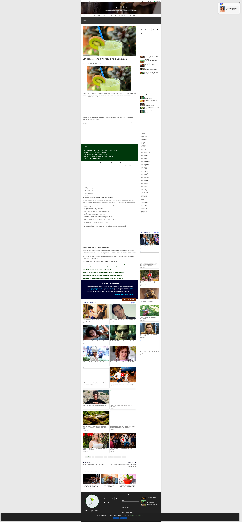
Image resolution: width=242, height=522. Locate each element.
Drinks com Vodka (144, 181)
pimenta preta (117, 456)
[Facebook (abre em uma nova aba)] (144, 1)
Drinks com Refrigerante (145, 173)
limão (106, 456)
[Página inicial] (134, 19)
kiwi (102, 456)
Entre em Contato (125, 507)
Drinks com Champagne (145, 161)
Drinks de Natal (144, 186)
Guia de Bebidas (144, 195)
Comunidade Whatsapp (129, 299)
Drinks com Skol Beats (145, 177)
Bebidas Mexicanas (144, 139)
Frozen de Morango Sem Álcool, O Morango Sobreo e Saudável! (127, 485)
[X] (141, 29)
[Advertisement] (109, 107)
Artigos (142, 134)
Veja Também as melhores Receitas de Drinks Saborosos (98, 156)
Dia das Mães (143, 145)
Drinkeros (143, 146)
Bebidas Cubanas (144, 137)
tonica (123, 456)
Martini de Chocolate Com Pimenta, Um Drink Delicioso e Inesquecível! (91, 486)
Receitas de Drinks (110, 288)
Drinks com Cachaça (144, 157)
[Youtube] (157, 29)
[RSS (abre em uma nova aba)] (150, 1)
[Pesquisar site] (158, 15)
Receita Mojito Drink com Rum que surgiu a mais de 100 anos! (97, 269)
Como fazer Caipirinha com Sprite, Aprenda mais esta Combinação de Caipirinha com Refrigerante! (105, 264)
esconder (90, 146)
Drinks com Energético (145, 165)
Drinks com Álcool (144, 154)
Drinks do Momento (145, 187)
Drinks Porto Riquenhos (145, 190)
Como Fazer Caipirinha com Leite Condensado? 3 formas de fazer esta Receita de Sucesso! (103, 272)
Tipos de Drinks (144, 212)
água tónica (88, 456)
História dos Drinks (144, 196)
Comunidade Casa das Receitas (92, 158)
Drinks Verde (143, 193)
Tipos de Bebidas (144, 211)
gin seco (97, 456)
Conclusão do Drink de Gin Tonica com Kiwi (95, 154)
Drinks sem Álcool (144, 192)
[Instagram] (149, 29)
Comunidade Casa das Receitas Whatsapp (124, 294)
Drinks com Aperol (144, 155)
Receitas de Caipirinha (145, 204)
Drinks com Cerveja (144, 159)
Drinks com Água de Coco (145, 152)
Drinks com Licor (144, 170)
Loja (123, 500)
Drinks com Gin (93, 63)
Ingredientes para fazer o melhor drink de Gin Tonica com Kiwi (100, 150)
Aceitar (116, 518)
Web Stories (124, 505)
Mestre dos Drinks (121, 7)
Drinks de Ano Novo (144, 184)
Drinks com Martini (144, 171)
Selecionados (143, 209)
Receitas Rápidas (144, 208)
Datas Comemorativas (145, 143)
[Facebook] (145, 29)
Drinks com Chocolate (145, 162)
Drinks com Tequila (144, 179)
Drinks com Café (144, 158)
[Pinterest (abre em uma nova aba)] (145, 1)
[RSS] (141, 33)
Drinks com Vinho (144, 180)
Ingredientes (143, 198)
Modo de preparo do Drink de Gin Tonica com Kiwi (97, 152)
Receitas (142, 201)
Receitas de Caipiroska (145, 206)
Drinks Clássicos (144, 151)
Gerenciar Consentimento (127, 512)
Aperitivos (143, 133)
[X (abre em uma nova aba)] (142, 1)
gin (93, 456)
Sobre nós (124, 510)
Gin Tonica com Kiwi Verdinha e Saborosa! (149, 19)
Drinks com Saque (144, 176)
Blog (123, 502)
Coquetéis (143, 142)
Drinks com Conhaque (145, 164)
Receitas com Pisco (144, 202)
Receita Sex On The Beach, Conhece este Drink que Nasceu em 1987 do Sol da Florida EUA (103, 278)
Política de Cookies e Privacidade (136, 515)
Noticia (100, 63)
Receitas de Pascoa (95, 289)
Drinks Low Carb (144, 189)
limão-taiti (111, 456)
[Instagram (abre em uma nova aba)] (147, 1)
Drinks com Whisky (144, 183)
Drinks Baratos (143, 149)
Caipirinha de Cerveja (145, 140)
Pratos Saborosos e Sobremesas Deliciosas (96, 288)
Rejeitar (124, 518)
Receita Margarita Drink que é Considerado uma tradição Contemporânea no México (102, 275)
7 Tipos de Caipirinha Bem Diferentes (109, 485)
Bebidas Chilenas (144, 136)
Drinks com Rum (144, 174)
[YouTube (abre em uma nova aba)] (148, 1)
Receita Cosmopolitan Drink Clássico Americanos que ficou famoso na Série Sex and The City (104, 266)
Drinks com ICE (144, 168)
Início (123, 498)
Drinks (86, 63)
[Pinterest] (153, 29)
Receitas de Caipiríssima (145, 205)
